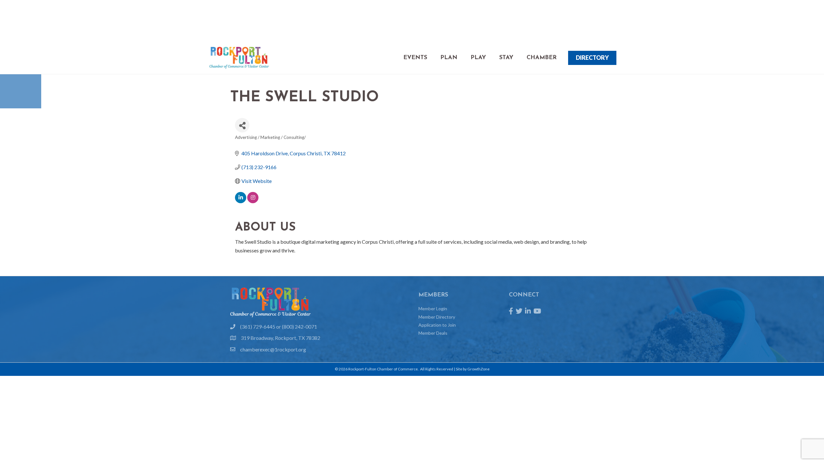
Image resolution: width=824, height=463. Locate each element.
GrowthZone (478, 369)
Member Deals (432, 333)
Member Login (432, 308)
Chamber (542, 58)
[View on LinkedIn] (240, 201)
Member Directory (436, 317)
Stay (506, 58)
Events (415, 58)
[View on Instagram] (252, 201)
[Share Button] (242, 125)
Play (478, 58)
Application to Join (437, 325)
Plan (448, 58)
